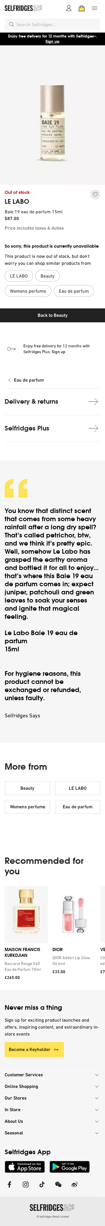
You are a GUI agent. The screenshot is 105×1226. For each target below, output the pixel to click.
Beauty (27, 788)
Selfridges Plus (27, 428)
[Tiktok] (42, 1188)
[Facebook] (9, 1188)
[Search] (11, 24)
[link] (25, 966)
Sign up (53, 41)
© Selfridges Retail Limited (52, 1216)
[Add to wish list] (95, 194)
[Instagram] (25, 1188)
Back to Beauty (53, 315)
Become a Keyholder (29, 1049)
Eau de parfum (29, 380)
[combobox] (57, 24)
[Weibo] (74, 1188)
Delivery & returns (31, 401)
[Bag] (82, 8)
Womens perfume (27, 806)
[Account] (69, 8)
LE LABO (17, 202)
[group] (52, 938)
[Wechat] (58, 1188)
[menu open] (94, 8)
